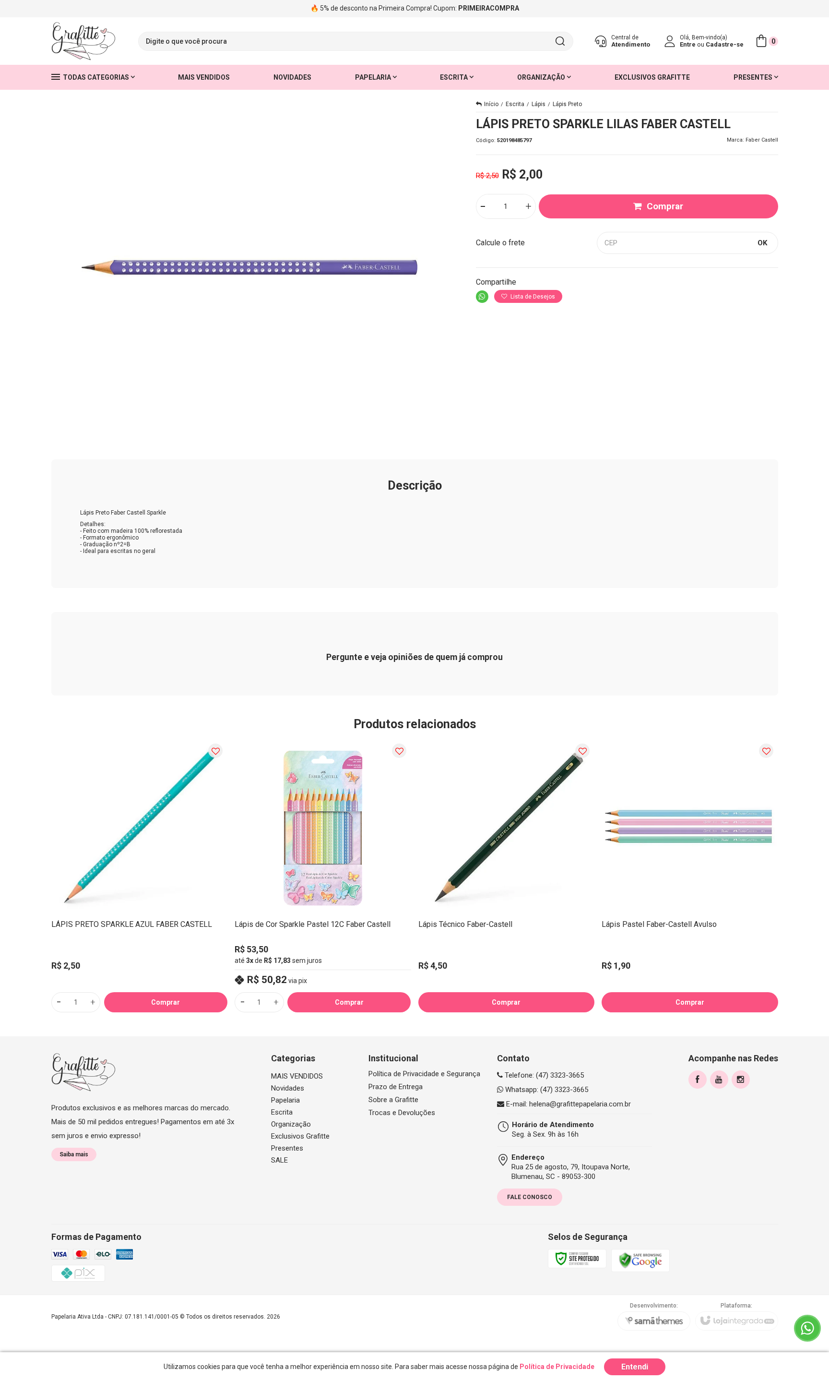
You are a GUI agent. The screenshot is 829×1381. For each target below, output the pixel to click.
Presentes (287, 1148)
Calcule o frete (500, 242)
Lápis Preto (567, 104)
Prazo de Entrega (395, 1087)
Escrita (515, 104)
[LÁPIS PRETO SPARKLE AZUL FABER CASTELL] (139, 876)
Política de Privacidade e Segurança (424, 1074)
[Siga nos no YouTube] (719, 1079)
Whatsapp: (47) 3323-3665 (545, 1089)
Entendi (634, 1366)
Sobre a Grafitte (393, 1100)
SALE (279, 1160)
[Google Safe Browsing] (640, 1260)
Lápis (538, 104)
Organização (291, 1124)
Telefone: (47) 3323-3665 (543, 1075)
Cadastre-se (725, 44)
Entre (688, 44)
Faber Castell (762, 140)
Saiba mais (73, 1154)
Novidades (287, 1088)
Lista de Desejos (532, 296)
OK (762, 243)
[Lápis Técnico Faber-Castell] (506, 876)
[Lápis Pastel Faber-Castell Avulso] (690, 876)
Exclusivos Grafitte (300, 1136)
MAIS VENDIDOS (297, 1076)
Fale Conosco (529, 1197)
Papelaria (285, 1100)
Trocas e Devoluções (401, 1113)
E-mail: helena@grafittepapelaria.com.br (567, 1104)
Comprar (665, 206)
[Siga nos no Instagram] (741, 1079)
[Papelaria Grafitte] (83, 41)
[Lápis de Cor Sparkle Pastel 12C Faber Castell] (323, 876)
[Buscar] (559, 41)
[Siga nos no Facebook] (697, 1079)
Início (491, 104)
